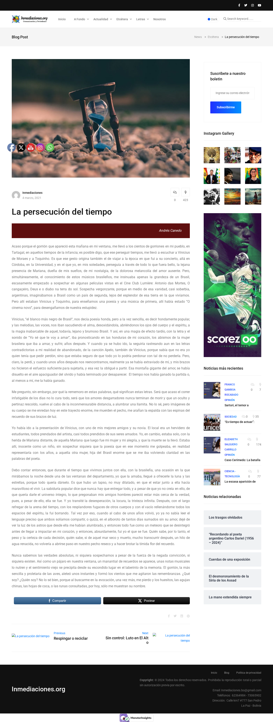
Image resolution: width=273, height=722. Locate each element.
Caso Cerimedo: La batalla (242, 460)
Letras (140, 19)
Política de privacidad (248, 672)
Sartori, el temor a (237, 405)
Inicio (62, 19)
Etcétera (122, 19)
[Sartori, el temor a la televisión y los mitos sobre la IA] (212, 390)
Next (145, 633)
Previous (59, 633)
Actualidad (100, 19)
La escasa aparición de (240, 481)
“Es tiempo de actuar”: (239, 422)
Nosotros (159, 19)
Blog (226, 672)
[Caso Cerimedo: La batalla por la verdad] (212, 445)
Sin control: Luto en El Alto (127, 640)
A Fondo (79, 19)
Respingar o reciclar (71, 638)
